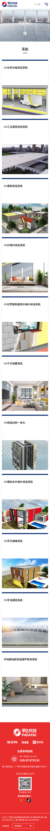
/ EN (38, 4)
